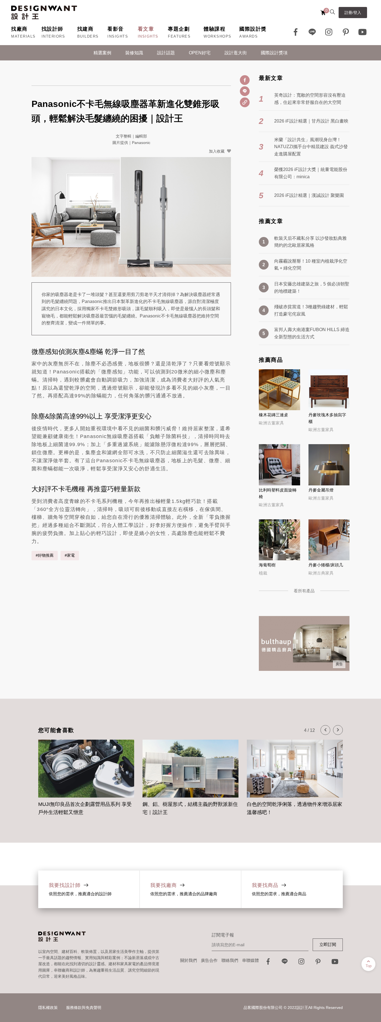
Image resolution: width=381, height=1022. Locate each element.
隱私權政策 (48, 1007)
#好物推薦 (45, 555)
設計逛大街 (236, 52)
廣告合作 (209, 960)
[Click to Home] (44, 12)
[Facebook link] (295, 32)
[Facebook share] (245, 80)
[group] (86, 774)
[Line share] (245, 91)
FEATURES (179, 36)
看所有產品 (304, 590)
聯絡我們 (229, 960)
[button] (325, 730)
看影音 (115, 29)
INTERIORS (53, 36)
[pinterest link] (345, 32)
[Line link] (312, 32)
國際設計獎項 (274, 52)
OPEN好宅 (200, 52)
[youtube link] (335, 963)
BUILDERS (88, 36)
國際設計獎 (253, 29)
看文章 (146, 29)
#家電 (70, 555)
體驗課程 (214, 29)
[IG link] (329, 32)
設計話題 (166, 52)
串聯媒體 (250, 960)
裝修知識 (134, 52)
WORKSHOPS (218, 36)
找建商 (85, 29)
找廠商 (19, 29)
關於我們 (188, 960)
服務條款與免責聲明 (83, 1007)
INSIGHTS (117, 36)
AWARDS (248, 36)
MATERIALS (23, 36)
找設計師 (52, 29)
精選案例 (102, 52)
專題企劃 (179, 29)
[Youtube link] (362, 32)
